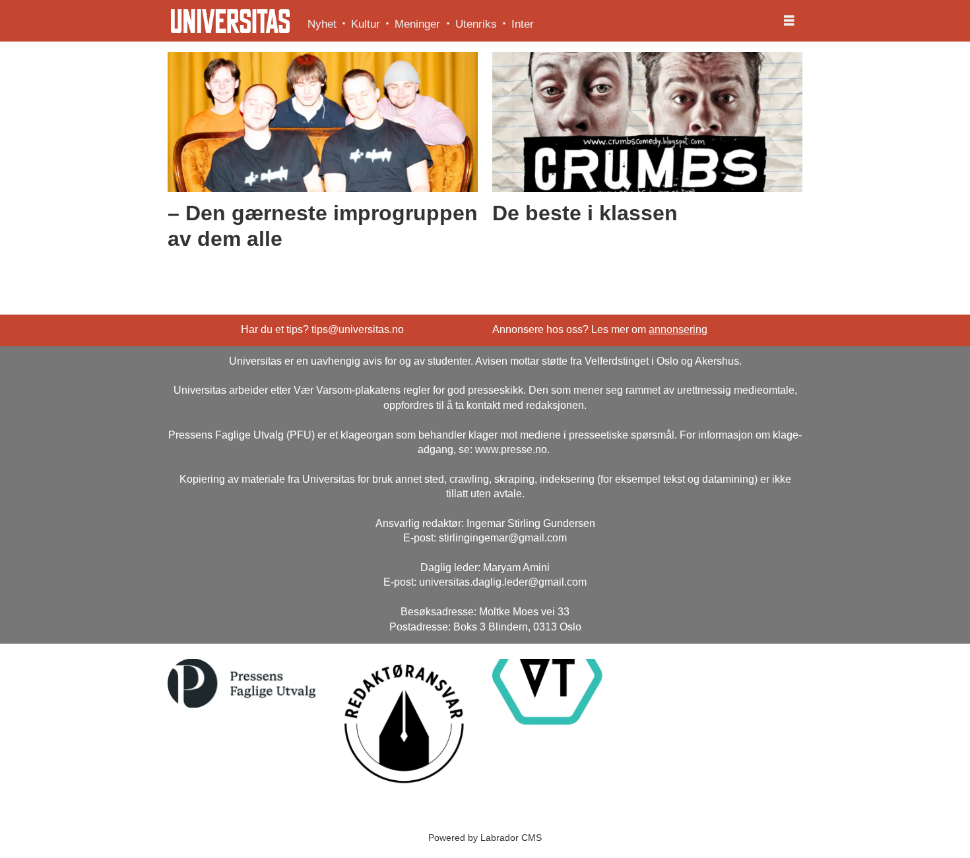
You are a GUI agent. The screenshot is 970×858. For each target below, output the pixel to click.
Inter (522, 24)
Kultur (365, 24)
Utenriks (476, 24)
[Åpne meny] (789, 21)
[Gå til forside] (230, 21)
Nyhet (322, 24)
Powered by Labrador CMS (485, 837)
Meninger (417, 24)
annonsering (678, 329)
